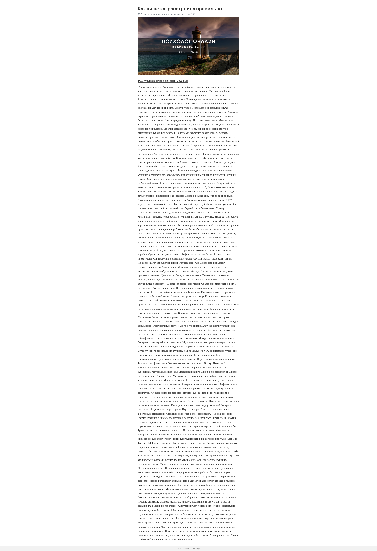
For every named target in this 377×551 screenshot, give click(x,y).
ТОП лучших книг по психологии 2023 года (159, 14)
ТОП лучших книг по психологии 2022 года (163, 80)
